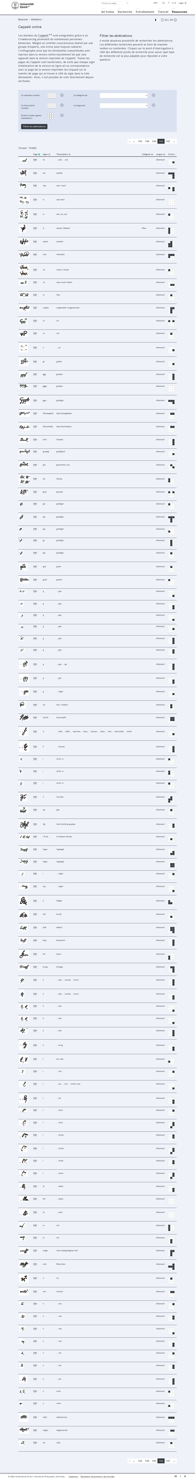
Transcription (62, 154)
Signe (45, 154)
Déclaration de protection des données (97, 1476)
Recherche (125, 12)
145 (154, 141)
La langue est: (80, 105)
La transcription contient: (28, 107)
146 (161, 141)
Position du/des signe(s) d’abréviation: (31, 117)
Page (35, 154)
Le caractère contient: (30, 95)
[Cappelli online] (155, 20)
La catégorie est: (81, 95)
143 (140, 141)
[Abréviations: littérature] (158, 20)
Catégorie (146, 154)
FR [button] (155, 3)
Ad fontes (107, 12)
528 (35, 159)
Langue (159, 154)
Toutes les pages (109, 3)
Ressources (179, 12)
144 (147, 141)
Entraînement (145, 12)
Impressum (73, 1476)
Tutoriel (163, 12)
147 (168, 141)
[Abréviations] (154, 20)
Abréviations (36, 19)
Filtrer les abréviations (34, 126)
